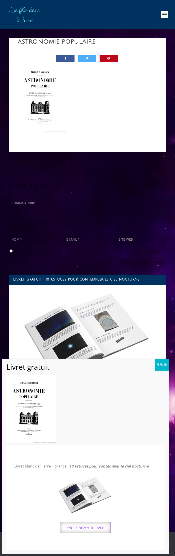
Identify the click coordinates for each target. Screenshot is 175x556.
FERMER (162, 364)
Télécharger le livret (85, 527)
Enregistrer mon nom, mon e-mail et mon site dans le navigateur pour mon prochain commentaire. (90, 251)
